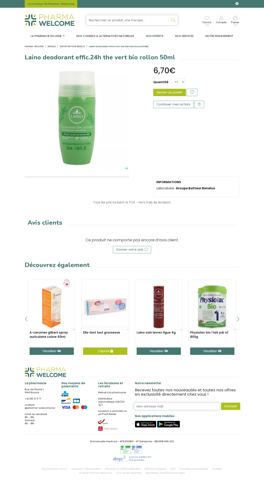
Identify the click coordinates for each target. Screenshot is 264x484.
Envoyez (230, 406)
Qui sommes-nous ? (54, 468)
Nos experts (154, 36)
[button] (26, 319)
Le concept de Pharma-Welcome (51, 4)
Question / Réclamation (86, 468)
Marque (52, 46)
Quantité (160, 82)
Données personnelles (194, 468)
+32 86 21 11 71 (33, 398)
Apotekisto (165, 473)
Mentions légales (155, 468)
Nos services (184, 36)
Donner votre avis (130, 249)
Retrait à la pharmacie (112, 392)
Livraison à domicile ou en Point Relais (112, 412)
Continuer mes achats (173, 104)
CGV (173, 468)
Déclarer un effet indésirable (123, 468)
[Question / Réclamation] (199, 104)
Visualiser (50, 351)
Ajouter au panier (170, 92)
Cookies (217, 468)
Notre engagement (219, 36)
